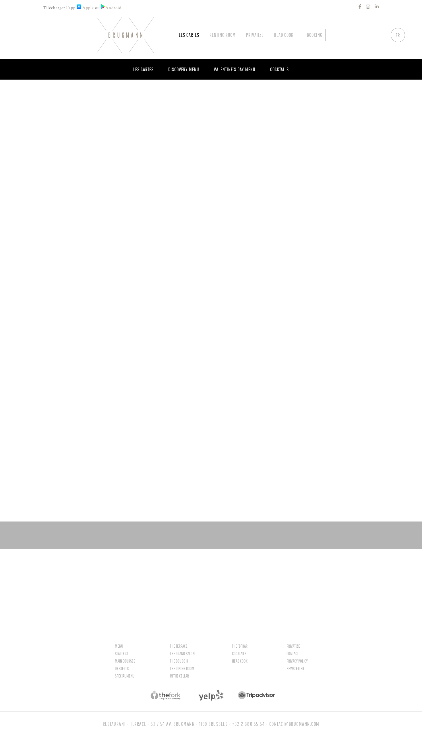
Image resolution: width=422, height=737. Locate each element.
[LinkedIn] (377, 6)
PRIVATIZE (293, 646)
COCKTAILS (239, 653)
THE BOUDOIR (179, 660)
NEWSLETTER (295, 668)
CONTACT (293, 653)
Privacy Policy (297, 660)
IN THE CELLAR (179, 675)
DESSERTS (122, 668)
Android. (114, 8)
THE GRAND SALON (182, 653)
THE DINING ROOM (182, 668)
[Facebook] (360, 6)
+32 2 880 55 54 (248, 724)
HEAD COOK (239, 660)
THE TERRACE (178, 646)
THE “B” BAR (239, 646)
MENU (119, 646)
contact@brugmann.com (294, 724)
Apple (87, 8)
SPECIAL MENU (125, 675)
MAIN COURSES (125, 660)
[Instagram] (368, 6)
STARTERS (121, 653)
